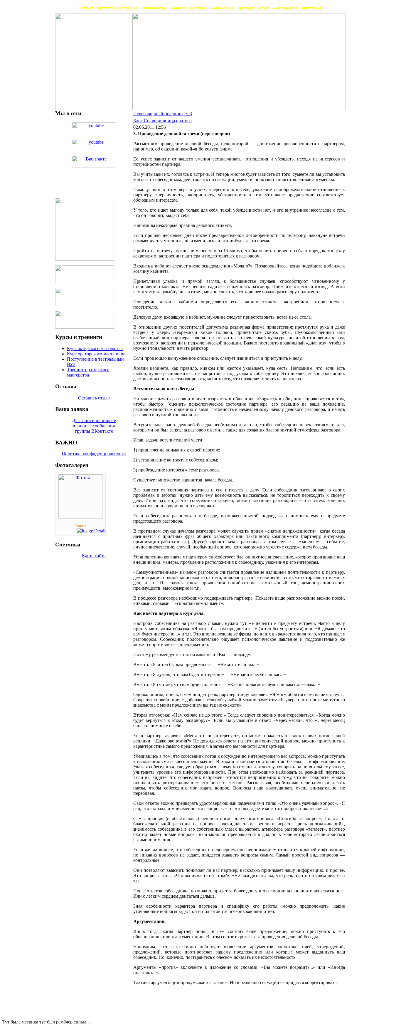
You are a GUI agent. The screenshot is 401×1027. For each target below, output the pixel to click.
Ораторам (246, 8)
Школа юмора (153, 8)
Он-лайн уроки (221, 8)
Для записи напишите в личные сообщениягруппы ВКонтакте (94, 426)
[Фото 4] (80, 516)
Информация (127, 8)
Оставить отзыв (94, 397)
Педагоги (105, 8)
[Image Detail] (91, 530)
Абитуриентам (284, 8)
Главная (86, 8)
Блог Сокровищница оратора (162, 120)
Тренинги (177, 8)
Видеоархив (311, 8)
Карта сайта (94, 555)
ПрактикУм (197, 8)
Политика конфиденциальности (94, 453)
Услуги (263, 8)
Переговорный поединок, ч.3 (162, 113)
